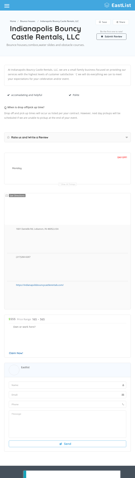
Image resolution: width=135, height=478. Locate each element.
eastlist (25, 367)
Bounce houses (27, 21)
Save (104, 22)
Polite (76, 95)
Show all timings (68, 184)
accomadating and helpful (26, 95)
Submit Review (113, 36)
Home (13, 21)
